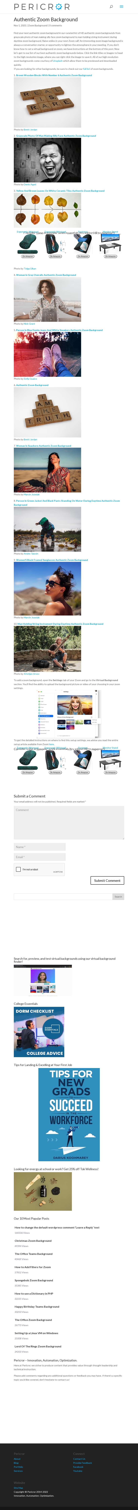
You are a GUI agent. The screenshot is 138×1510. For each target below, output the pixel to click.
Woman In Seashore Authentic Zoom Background (43, 445)
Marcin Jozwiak (32, 494)
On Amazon (27, 256)
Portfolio (18, 1466)
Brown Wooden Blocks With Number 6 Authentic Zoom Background (54, 75)
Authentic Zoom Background (32, 385)
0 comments (55, 25)
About (17, 1458)
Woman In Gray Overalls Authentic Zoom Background (46, 274)
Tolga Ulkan (30, 268)
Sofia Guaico (30, 378)
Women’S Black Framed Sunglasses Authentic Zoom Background (52, 559)
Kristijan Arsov (31, 673)
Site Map (18, 1487)
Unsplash (58, 60)
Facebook (78, 1466)
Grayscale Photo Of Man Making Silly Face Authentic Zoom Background (56, 135)
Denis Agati (30, 184)
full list (86, 68)
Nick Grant (29, 323)
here (51, 744)
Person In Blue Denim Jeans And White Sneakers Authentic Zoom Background (59, 330)
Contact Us (79, 1458)
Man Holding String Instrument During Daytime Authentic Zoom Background (60, 623)
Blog (16, 1462)
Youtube (77, 1470)
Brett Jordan (30, 129)
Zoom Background (37, 25)
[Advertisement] (69, 928)
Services (18, 1470)
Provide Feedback (82, 1462)
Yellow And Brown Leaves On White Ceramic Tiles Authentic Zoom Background (60, 190)
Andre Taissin (31, 553)
